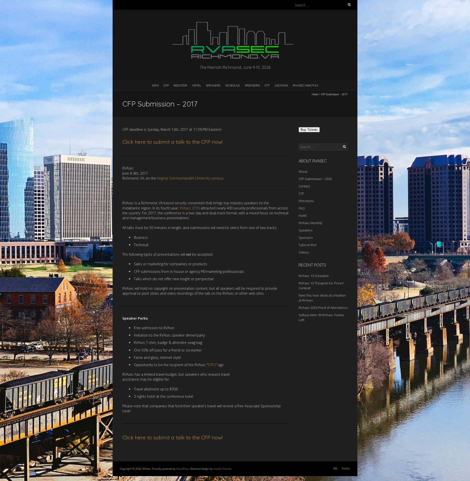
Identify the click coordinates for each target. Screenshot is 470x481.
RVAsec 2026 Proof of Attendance (323, 307)
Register (180, 85)
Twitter (346, 468)
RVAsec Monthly (305, 85)
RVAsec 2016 (190, 208)
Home (315, 94)
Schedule (232, 85)
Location (281, 85)
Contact (304, 186)
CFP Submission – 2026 (315, 179)
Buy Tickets (309, 130)
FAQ (302, 208)
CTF (267, 85)
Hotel (196, 85)
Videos (304, 252)
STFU (212, 364)
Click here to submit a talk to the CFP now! (172, 142)
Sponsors (252, 85)
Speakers (213, 85)
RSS (335, 468)
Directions (306, 201)
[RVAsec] (235, 22)
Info (155, 85)
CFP (166, 85)
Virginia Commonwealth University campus (190, 178)
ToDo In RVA (308, 245)
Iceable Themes (222, 468)
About (303, 171)
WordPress (182, 468)
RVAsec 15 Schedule (314, 276)
